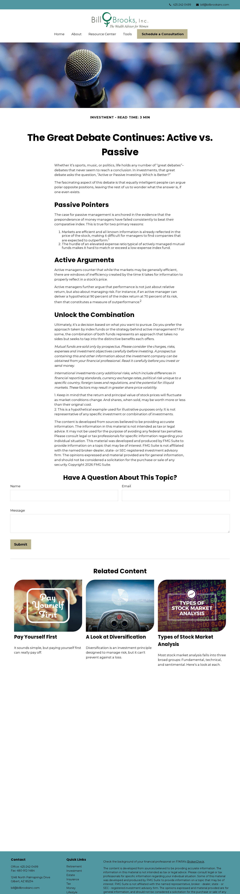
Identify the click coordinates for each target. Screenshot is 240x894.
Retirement (74, 866)
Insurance (72, 879)
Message (17, 510)
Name (15, 486)
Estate (70, 875)
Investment (74, 870)
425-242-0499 (182, 4)
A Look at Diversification (116, 637)
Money (71, 888)
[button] (59, 34)
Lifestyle (71, 892)
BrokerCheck (195, 861)
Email (126, 486)
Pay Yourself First (35, 637)
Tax (68, 883)
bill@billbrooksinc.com (214, 4)
